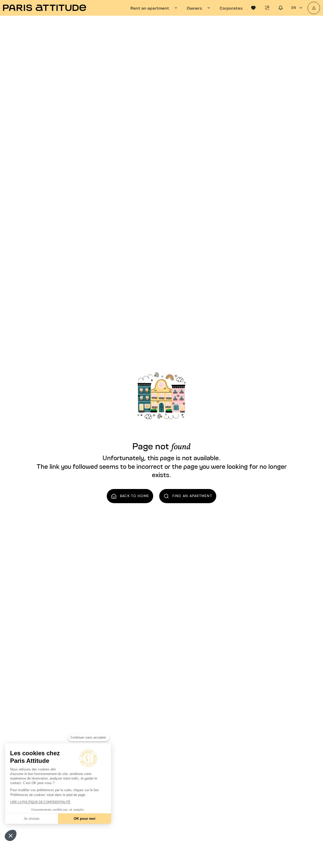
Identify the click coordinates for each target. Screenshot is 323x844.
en (293, 7)
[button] (11, 835)
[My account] (314, 8)
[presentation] (154, 8)
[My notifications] (280, 8)
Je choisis (31, 818)
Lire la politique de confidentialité (40, 802)
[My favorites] (253, 8)
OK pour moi (84, 818)
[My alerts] (267, 8)
